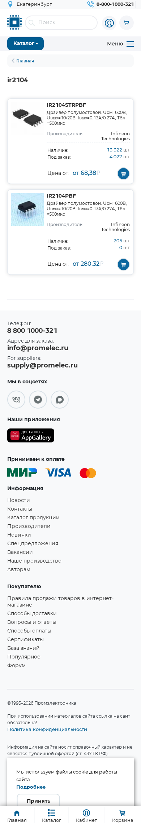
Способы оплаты (29, 631)
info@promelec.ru (37, 348)
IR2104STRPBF (66, 105)
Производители (29, 526)
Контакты (19, 509)
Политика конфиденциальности (47, 729)
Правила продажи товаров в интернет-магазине (60, 602)
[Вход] (109, 23)
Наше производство (34, 561)
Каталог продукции (33, 517)
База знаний (23, 648)
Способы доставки (32, 613)
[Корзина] (126, 23)
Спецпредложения (32, 543)
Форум (16, 665)
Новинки (19, 535)
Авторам (18, 569)
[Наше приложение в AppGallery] (30, 436)
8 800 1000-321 (32, 331)
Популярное (23, 657)
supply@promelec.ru (42, 365)
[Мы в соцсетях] (16, 400)
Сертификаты (25, 639)
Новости (18, 500)
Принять (38, 801)
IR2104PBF (61, 196)
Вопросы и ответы (31, 622)
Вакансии (20, 552)
